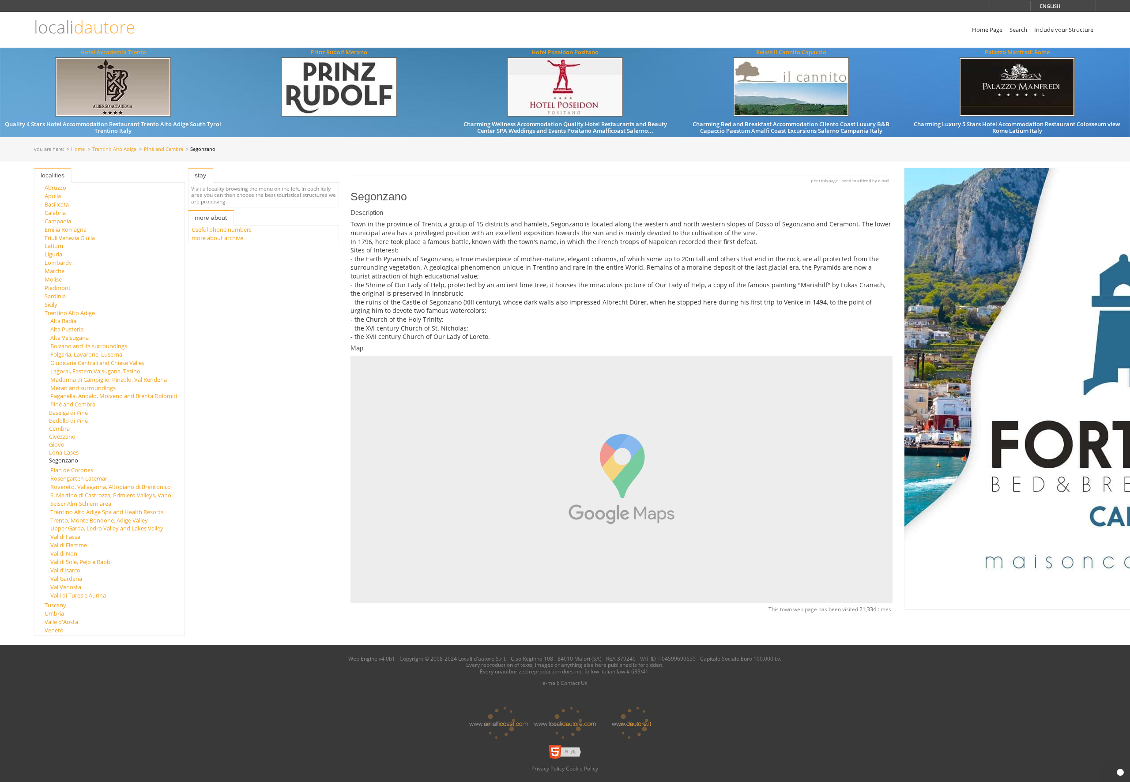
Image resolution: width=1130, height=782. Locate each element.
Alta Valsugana (69, 338)
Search (1018, 30)
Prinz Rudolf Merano (339, 52)
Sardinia (55, 296)
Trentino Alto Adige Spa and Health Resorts (106, 512)
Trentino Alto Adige (114, 149)
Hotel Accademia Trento (113, 52)
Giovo (56, 444)
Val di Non (63, 553)
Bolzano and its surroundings (88, 346)
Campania (58, 221)
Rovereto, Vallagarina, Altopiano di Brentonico (110, 487)
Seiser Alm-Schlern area (80, 503)
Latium (54, 246)
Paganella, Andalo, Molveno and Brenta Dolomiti (113, 396)
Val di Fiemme (68, 545)
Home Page (987, 30)
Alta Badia (63, 321)
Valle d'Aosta (61, 622)
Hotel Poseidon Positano (565, 52)
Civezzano (62, 436)
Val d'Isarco (65, 570)
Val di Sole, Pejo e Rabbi (81, 562)
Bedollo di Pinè (68, 420)
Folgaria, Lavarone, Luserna (86, 354)
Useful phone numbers (222, 229)
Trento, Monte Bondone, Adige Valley (99, 520)
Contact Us (574, 682)
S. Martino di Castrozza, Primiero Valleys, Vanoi (111, 495)
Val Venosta (65, 587)
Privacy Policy (548, 768)
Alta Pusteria (66, 329)
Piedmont (58, 288)
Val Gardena (66, 578)
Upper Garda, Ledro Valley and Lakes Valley (106, 528)
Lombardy (58, 262)
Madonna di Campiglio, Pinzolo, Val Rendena (108, 379)
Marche (54, 271)
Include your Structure (1063, 30)
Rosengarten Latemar (78, 478)
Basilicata (57, 204)
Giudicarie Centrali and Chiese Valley (97, 363)
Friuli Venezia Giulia (70, 238)
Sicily (51, 304)
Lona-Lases (64, 452)
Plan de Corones (71, 470)
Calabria (55, 213)
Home (78, 149)
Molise (53, 279)
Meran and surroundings (83, 388)
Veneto (54, 630)
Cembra (59, 428)
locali (84, 27)
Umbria (54, 613)
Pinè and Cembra (163, 149)
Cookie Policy (582, 768)
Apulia (53, 196)
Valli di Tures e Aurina (78, 595)
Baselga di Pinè (68, 413)
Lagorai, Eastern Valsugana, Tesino (95, 371)
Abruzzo (55, 187)
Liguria (53, 254)
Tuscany (55, 605)
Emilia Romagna (66, 229)
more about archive (217, 238)
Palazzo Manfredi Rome (1017, 52)
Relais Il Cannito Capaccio (791, 52)
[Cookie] (1120, 772)
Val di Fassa (65, 537)
